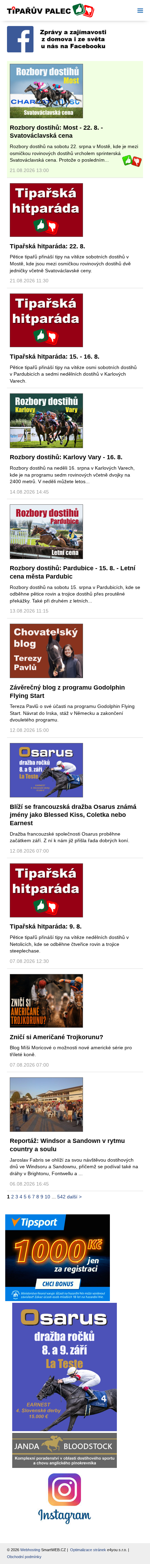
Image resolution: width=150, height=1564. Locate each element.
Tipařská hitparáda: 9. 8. (46, 926)
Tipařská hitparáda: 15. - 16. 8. (54, 356)
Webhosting (30, 1550)
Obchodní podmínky (24, 1557)
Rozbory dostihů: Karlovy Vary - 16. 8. (66, 457)
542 (61, 1196)
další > (74, 1196)
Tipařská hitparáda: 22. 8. (47, 246)
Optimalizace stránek (88, 1550)
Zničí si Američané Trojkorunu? (56, 1037)
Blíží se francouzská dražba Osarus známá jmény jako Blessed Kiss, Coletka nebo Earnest (73, 815)
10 (47, 1196)
